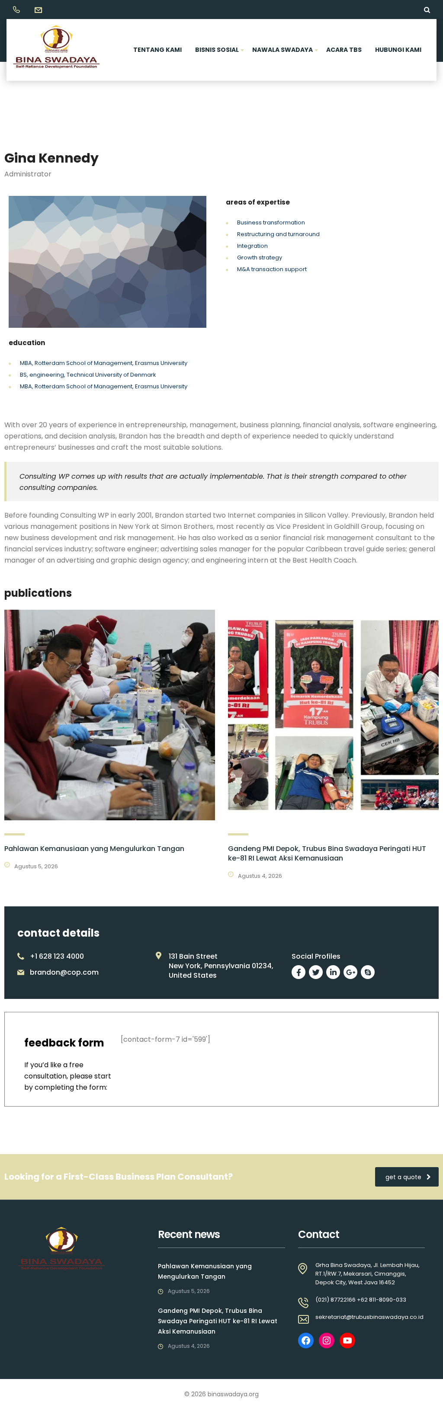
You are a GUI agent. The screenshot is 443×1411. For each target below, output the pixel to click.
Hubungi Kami (398, 49)
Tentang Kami (157, 49)
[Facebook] (306, 1340)
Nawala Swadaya (282, 49)
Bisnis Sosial (217, 49)
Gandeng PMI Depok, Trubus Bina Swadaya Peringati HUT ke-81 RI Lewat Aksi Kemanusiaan (327, 853)
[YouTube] (347, 1340)
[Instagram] (326, 1340)
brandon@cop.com (64, 972)
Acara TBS (344, 49)
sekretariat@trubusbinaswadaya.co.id (369, 1317)
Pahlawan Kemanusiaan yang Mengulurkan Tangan (94, 849)
